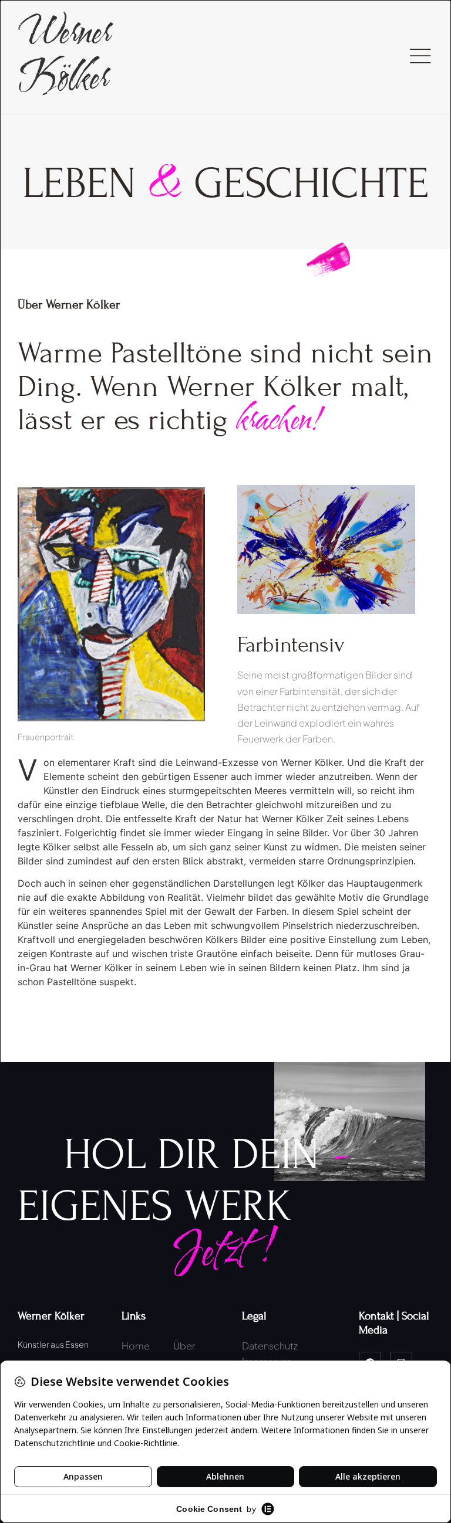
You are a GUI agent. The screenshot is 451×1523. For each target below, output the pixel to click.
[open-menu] (420, 57)
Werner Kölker (64, 56)
